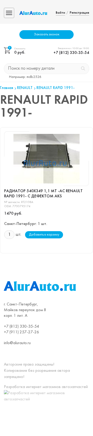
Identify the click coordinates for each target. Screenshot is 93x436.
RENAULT (25, 88)
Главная (6, 88)
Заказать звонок (46, 34)
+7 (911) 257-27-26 (21, 332)
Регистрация (79, 12)
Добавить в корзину (44, 234)
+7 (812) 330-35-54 (71, 53)
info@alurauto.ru (17, 343)
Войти (60, 12)
